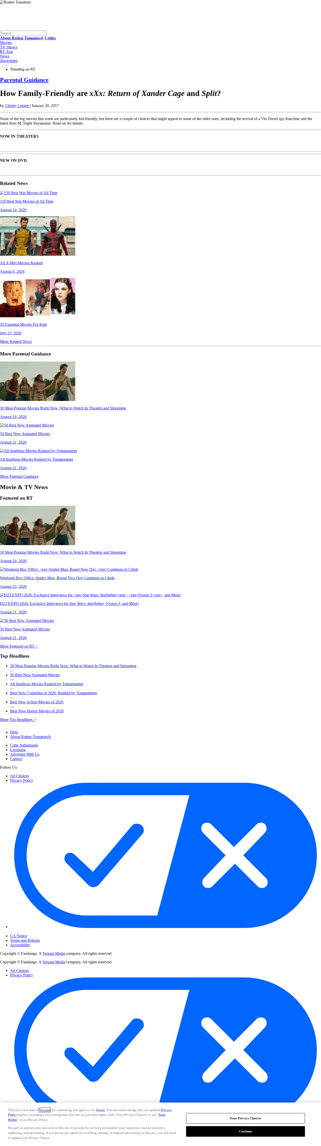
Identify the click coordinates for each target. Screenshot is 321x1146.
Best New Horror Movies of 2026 (37, 711)
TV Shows (8, 47)
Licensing (18, 750)
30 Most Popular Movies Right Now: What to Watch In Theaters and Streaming (73, 666)
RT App (6, 51)
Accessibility (20, 945)
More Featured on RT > (19, 646)
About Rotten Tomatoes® (30, 737)
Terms (100, 1110)
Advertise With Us (24, 754)
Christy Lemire (17, 105)
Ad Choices (19, 776)
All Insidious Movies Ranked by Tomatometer (46, 684)
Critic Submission (24, 745)
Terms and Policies (25, 940)
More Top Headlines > (18, 719)
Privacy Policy (21, 780)
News (4, 56)
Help (14, 732)
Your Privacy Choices (31, 931)
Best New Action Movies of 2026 (36, 702)
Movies (6, 42)
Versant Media (53, 953)
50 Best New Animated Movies (35, 675)
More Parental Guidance (19, 476)
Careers (16, 759)
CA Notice (18, 936)
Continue (245, 1131)
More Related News (16, 341)
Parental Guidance (24, 80)
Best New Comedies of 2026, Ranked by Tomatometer (53, 693)
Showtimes (9, 61)
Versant (44, 1110)
